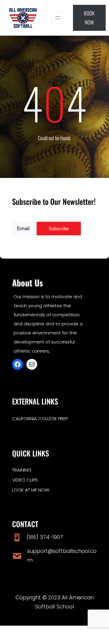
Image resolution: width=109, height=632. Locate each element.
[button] (89, 18)
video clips (25, 480)
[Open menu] (57, 17)
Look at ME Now (30, 490)
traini (18, 470)
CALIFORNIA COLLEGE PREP (40, 418)
